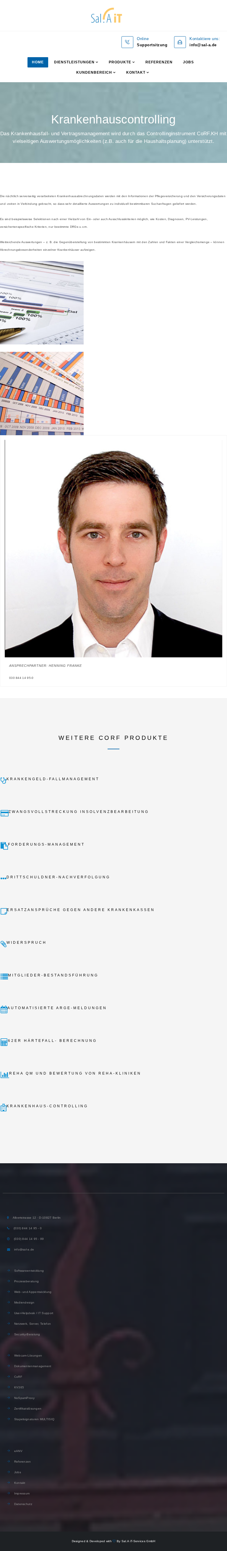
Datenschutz (22, 1504)
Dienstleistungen (74, 62)
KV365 (18, 1387)
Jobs (188, 62)
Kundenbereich (94, 72)
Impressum (22, 1493)
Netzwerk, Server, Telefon (32, 1323)
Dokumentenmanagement (32, 1366)
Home (38, 62)
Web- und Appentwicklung (32, 1291)
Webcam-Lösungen (27, 1355)
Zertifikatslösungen (27, 1408)
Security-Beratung (27, 1334)
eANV (17, 1451)
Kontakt (135, 72)
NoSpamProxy (24, 1398)
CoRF (17, 1376)
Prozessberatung (26, 1281)
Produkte (120, 62)
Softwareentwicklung (28, 1270)
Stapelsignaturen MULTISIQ (33, 1419)
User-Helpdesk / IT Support (33, 1313)
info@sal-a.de (24, 1249)
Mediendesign (24, 1302)
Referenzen (159, 62)
